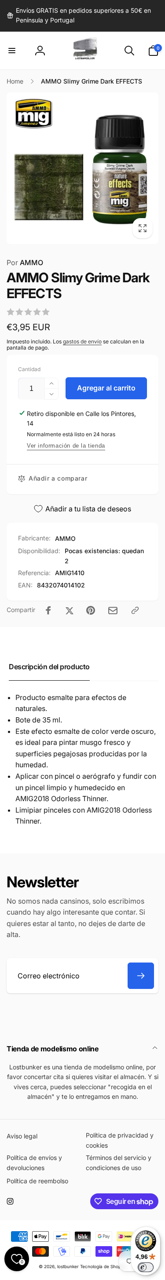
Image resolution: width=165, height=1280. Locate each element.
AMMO (25, 262)
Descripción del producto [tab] (49, 666)
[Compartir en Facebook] (48, 610)
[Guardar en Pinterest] (90, 610)
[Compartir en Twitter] (69, 610)
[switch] (146, 1267)
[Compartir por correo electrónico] (112, 610)
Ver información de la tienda (66, 445)
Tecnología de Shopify (103, 1266)
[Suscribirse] (141, 976)
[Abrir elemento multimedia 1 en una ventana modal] (82, 168)
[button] (12, 50)
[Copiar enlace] (135, 610)
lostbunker (68, 1266)
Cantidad (29, 369)
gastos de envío (82, 341)
